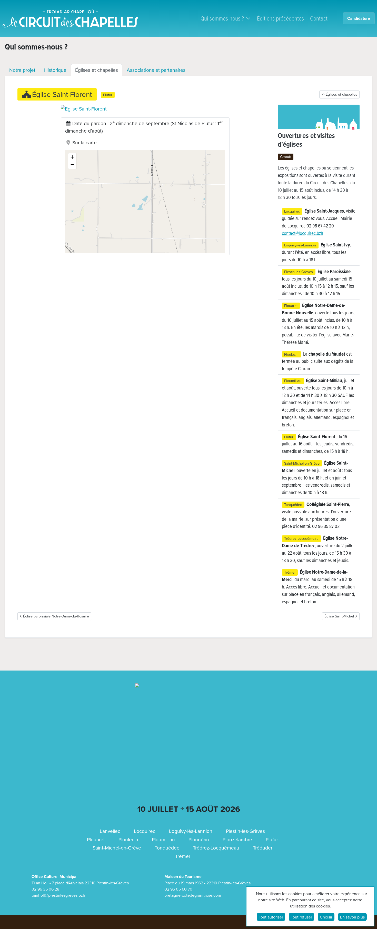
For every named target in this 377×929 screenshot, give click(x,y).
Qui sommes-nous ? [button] (222, 18)
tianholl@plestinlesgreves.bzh (58, 895)
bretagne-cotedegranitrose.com (192, 895)
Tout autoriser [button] (271, 917)
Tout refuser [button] (301, 917)
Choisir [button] (326, 917)
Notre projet (22, 69)
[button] (145, 109)
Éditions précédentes (280, 18)
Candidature (358, 18)
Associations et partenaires (156, 69)
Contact (319, 18)
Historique (55, 69)
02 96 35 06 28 (45, 889)
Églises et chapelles (96, 69)
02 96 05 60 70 (178, 889)
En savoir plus (352, 917)
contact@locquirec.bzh (302, 232)
